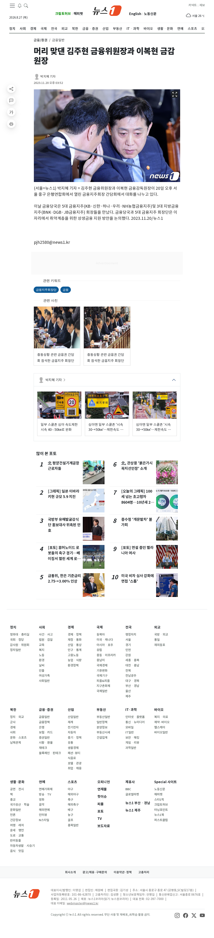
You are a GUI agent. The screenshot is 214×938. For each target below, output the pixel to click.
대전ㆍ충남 (132, 665)
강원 (128, 655)
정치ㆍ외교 (17, 717)
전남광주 (130, 676)
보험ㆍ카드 (46, 732)
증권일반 (44, 738)
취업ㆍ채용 (75, 768)
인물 (41, 671)
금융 (66, 289)
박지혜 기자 (48, 76)
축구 (70, 799)
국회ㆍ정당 (17, 640)
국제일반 (102, 691)
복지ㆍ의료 (161, 717)
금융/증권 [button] (40, 40)
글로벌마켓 (132, 794)
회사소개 (70, 872)
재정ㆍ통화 (75, 640)
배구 (70, 810)
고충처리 (143, 872)
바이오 (159, 710)
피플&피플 (103, 681)
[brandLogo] (107, 10)
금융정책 (44, 722)
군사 (12, 722)
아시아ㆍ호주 (105, 645)
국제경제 (102, 665)
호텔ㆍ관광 (75, 763)
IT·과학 (131, 710)
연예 (42, 782)
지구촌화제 (103, 686)
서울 (128, 640)
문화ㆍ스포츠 (18, 738)
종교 (12, 799)
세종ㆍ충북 (132, 660)
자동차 (72, 732)
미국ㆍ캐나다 (105, 640)
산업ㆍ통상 (75, 645)
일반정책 (102, 722)
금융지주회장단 (46, 289)
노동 (41, 655)
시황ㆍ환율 (46, 743)
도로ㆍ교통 (17, 835)
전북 (128, 671)
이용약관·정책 (123, 872)
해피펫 (78, 13)
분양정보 (102, 727)
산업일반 (73, 717)
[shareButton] (11, 89)
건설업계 (102, 738)
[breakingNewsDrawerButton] (20, 5)
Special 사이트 (165, 782)
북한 (13, 710)
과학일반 (130, 748)
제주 (128, 696)
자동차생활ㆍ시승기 (22, 846)
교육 (41, 645)
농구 (70, 815)
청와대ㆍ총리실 (19, 634)
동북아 (101, 634)
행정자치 (130, 634)
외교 (157, 627)
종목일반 (73, 825)
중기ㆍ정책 (75, 738)
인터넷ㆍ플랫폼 (135, 717)
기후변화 (102, 671)
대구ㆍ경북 (132, 681)
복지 (41, 650)
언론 (12, 815)
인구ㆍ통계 (75, 650)
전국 (128, 627)
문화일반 (15, 810)
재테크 (43, 748)
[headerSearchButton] (26, 5)
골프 (70, 820)
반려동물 (15, 840)
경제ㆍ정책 (75, 634)
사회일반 (44, 681)
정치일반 (15, 650)
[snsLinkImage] (177, 915)
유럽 (99, 650)
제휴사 (130, 782)
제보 (202, 5)
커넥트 (193, 5)
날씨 (41, 665)
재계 (70, 722)
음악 (41, 805)
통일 (157, 640)
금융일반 (44, 717)
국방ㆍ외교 (161, 634)
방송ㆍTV (45, 794)
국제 (100, 627)
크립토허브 (63, 13)
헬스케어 (159, 727)
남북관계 (15, 743)
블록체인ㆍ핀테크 (50, 753)
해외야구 (73, 794)
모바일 (129, 727)
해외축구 (73, 805)
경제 (71, 627)
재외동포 (159, 645)
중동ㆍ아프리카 (106, 655)
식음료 (72, 758)
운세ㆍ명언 (17, 830)
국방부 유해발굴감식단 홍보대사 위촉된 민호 (64, 525)
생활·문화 (17, 782)
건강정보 (15, 820)
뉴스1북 (159, 815)
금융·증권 (46, 710)
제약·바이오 (161, 722)
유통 (70, 743)
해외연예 (44, 810)
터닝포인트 (161, 810)
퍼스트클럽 (161, 820)
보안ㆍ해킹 (132, 738)
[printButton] (11, 124)
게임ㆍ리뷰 (132, 743)
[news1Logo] (26, 893)
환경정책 (73, 665)
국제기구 (102, 676)
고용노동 (73, 655)
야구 (70, 789)
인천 (128, 650)
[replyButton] (11, 100)
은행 (41, 727)
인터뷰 (43, 815)
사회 (42, 627)
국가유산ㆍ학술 (19, 805)
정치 (13, 627)
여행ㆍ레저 (17, 825)
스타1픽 (159, 799)
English (135, 14)
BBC (128, 789)
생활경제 (73, 748)
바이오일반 (161, 732)
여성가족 (44, 676)
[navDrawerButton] (12, 5)
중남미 (101, 660)
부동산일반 (103, 717)
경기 (128, 645)
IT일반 (129, 732)
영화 (41, 799)
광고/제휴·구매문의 (95, 872)
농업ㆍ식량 (75, 660)
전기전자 (73, 727)
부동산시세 (103, 732)
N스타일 (44, 820)
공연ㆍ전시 (17, 789)
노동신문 (150, 14)
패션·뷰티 (74, 753)
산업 (71, 710)
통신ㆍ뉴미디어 (135, 722)
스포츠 (72, 782)
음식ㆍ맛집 (17, 851)
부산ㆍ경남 (132, 686)
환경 (41, 660)
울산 (128, 691)
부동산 (101, 710)
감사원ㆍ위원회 (19, 645)
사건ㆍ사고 (46, 634)
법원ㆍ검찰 (46, 640)
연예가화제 (45, 789)
